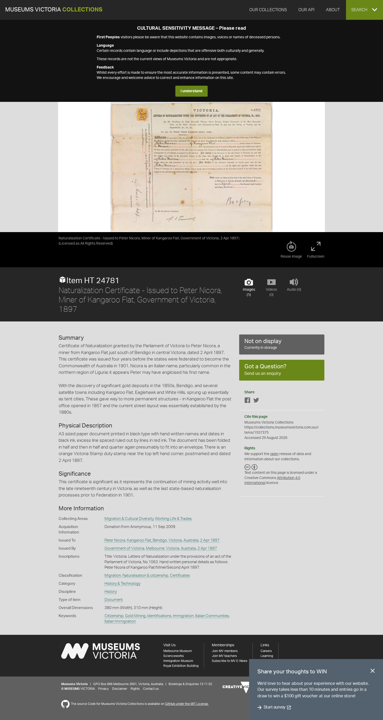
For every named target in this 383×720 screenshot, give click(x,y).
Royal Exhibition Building (181, 665)
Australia (191, 540)
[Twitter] (256, 401)
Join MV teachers (224, 655)
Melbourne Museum (177, 651)
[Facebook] (247, 401)
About (333, 10)
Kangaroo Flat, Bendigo (147, 540)
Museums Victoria (53, 10)
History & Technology (122, 584)
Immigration (183, 616)
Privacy (103, 688)
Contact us (151, 688)
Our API (306, 10)
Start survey (274, 707)
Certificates (180, 576)
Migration (112, 576)
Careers (266, 651)
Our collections (268, 10)
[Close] (372, 671)
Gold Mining (135, 616)
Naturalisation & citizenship (145, 576)
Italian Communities (212, 616)
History (110, 592)
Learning (267, 655)
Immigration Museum (178, 660)
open (274, 454)
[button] (364, 10)
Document (113, 600)
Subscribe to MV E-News (229, 660)
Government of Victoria (124, 548)
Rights (135, 688)
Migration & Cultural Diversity (128, 519)
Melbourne (155, 548)
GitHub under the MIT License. (187, 703)
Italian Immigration (120, 621)
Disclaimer (119, 688)
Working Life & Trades (173, 519)
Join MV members (225, 651)
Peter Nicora (114, 540)
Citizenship (113, 616)
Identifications (159, 616)
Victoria (175, 540)
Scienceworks (173, 655)
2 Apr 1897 (210, 540)
